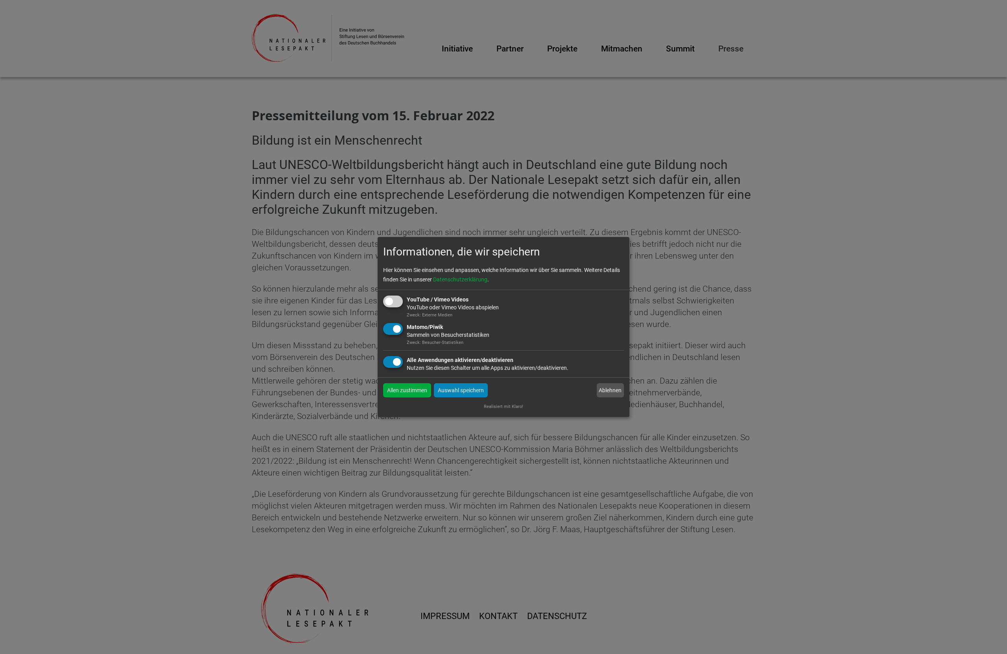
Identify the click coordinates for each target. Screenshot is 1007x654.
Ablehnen (610, 390)
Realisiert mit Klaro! (503, 406)
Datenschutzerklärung (460, 279)
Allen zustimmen (407, 390)
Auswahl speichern (461, 390)
